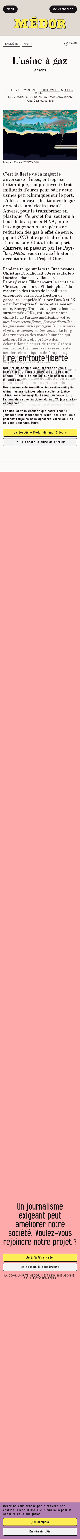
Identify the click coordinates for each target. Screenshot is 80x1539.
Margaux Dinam (61, 97)
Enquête (11, 44)
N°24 (27, 44)
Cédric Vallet (50, 90)
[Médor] (40, 17)
